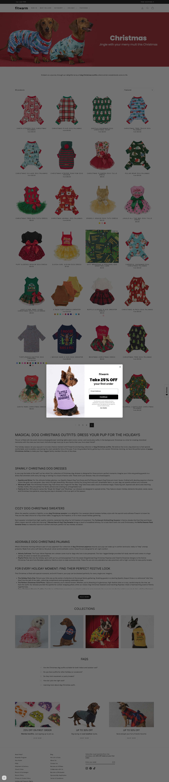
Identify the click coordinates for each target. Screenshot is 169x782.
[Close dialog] (120, 367)
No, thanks (103, 408)
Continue (103, 397)
